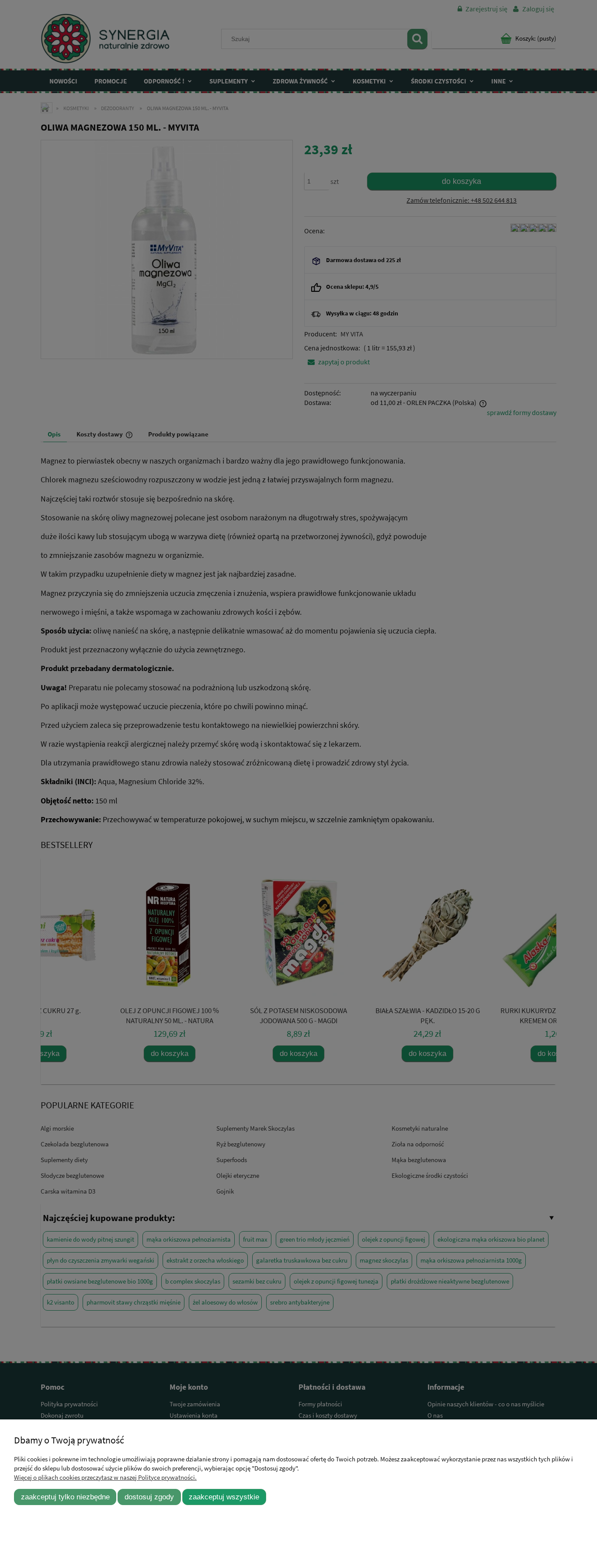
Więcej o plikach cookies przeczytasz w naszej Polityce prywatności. (105, 1477)
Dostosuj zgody (149, 1496)
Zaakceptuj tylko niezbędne (65, 1496)
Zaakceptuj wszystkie (224, 1496)
